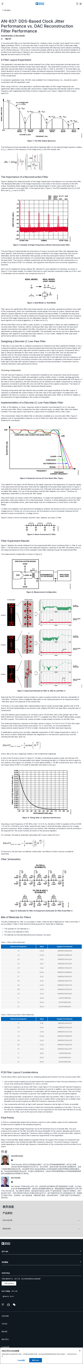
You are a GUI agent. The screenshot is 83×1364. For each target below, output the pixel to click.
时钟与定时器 (7, 1220)
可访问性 (4, 1324)
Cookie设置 (5, 1347)
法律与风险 (5, 1316)
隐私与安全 (5, 1339)
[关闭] (80, 1350)
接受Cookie (35, 1360)
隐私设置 (4, 1331)
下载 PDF (8, 39)
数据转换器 (7, 1228)
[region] (41, 1355)
